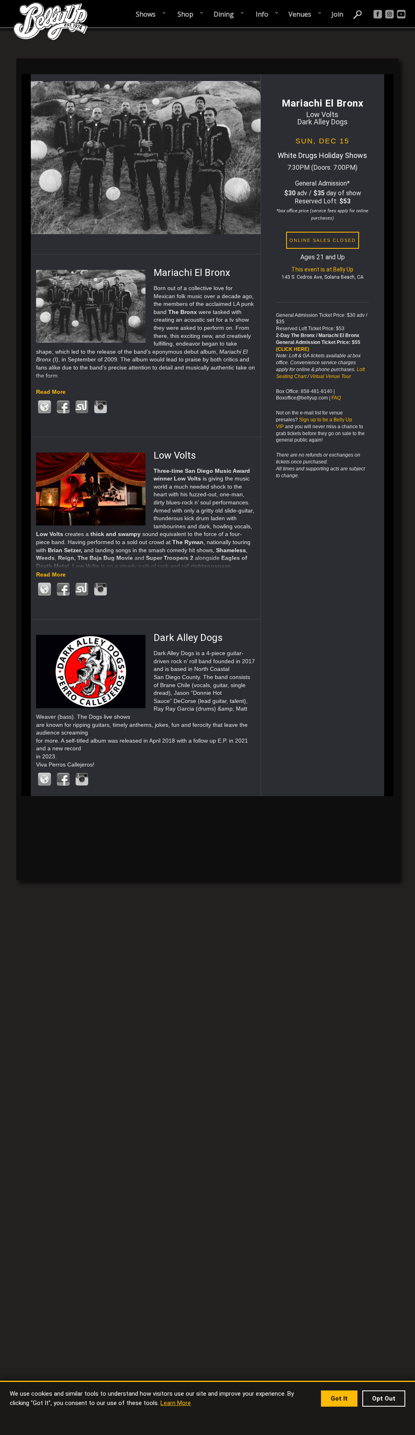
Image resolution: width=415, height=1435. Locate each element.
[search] (358, 14)
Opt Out (384, 1398)
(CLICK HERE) (292, 349)
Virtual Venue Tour (330, 376)
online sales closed (322, 240)
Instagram (100, 407)
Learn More (175, 1403)
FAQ (336, 398)
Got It (339, 1398)
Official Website (44, 407)
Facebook (63, 407)
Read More (51, 392)
